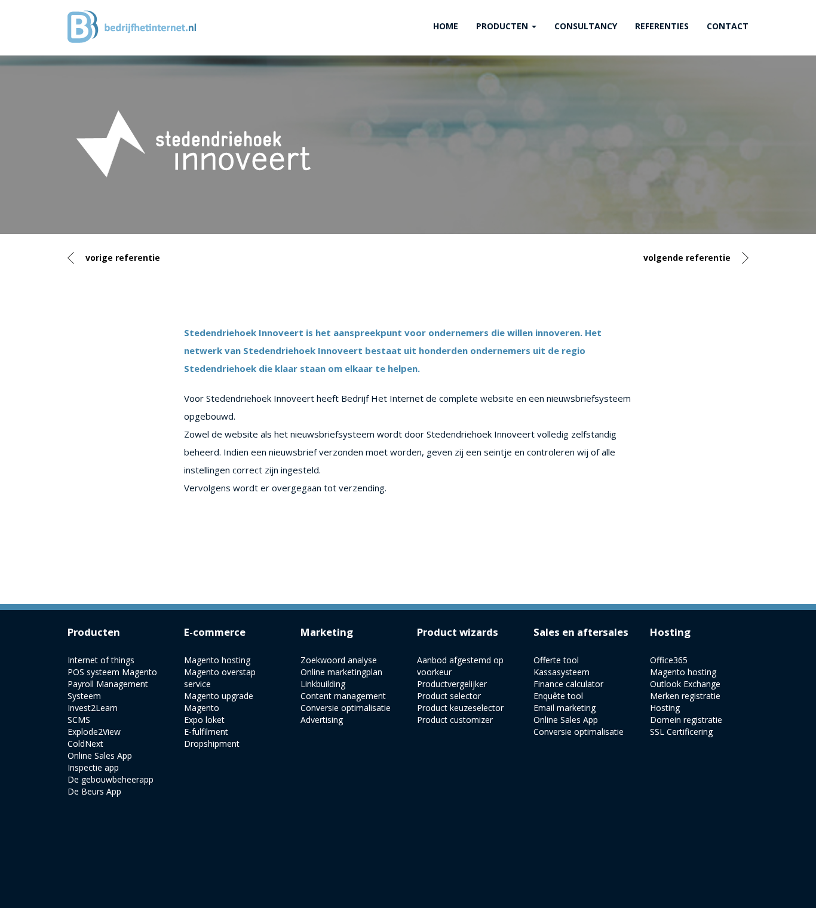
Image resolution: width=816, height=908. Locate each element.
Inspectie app (93, 767)
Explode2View (94, 731)
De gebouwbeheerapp (111, 779)
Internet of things (101, 660)
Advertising (321, 719)
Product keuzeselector (460, 707)
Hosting (665, 707)
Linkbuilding (322, 684)
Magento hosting (217, 660)
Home (445, 26)
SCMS (79, 719)
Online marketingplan (341, 672)
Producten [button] (503, 26)
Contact (727, 26)
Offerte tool (556, 660)
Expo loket (204, 719)
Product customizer (455, 719)
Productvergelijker (452, 684)
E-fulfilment (206, 731)
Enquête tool (558, 695)
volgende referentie (687, 257)
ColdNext (85, 743)
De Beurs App (94, 791)
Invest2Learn (93, 707)
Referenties (662, 26)
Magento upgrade (218, 695)
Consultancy (585, 26)
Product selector (449, 695)
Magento (201, 707)
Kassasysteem (561, 672)
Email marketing (564, 707)
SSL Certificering (681, 731)
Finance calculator (568, 684)
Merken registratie (685, 695)
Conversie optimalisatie (345, 707)
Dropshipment (212, 743)
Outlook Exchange (685, 684)
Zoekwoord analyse (338, 660)
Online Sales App (100, 755)
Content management (343, 695)
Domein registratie (686, 719)
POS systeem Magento (112, 672)
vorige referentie (122, 257)
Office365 (669, 660)
